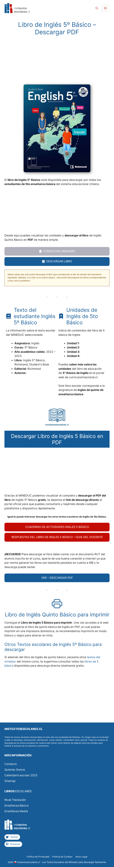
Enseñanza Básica (16, 805)
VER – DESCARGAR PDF (57, 577)
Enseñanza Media (16, 811)
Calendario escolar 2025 (20, 775)
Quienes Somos (14, 769)
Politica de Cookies (62, 856)
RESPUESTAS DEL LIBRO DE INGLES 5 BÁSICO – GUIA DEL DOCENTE (57, 537)
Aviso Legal (81, 856)
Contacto (10, 764)
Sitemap (10, 781)
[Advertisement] (57, 62)
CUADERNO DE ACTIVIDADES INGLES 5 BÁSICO (57, 527)
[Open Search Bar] (97, 8)
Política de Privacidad (38, 856)
